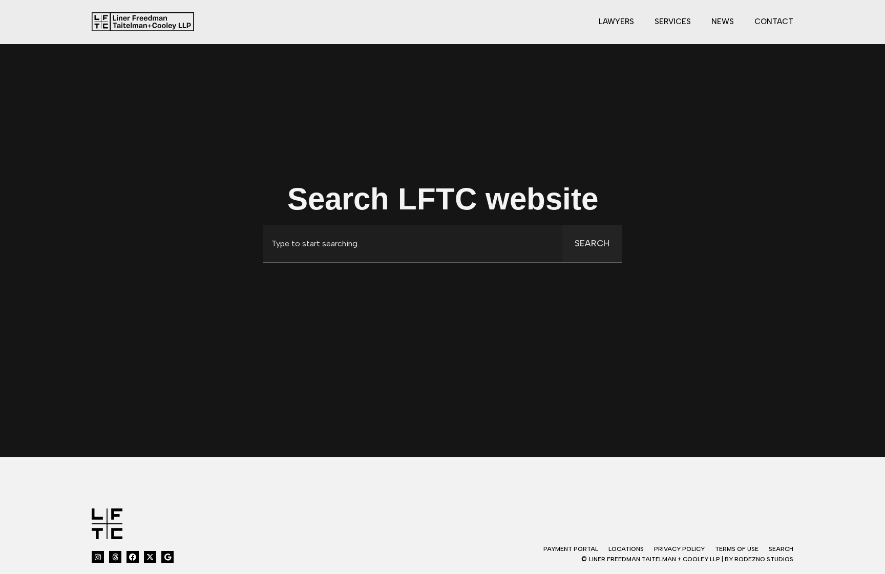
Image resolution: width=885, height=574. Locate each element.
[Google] (167, 557)
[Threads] (115, 557)
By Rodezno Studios (759, 559)
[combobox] (412, 244)
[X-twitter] (150, 557)
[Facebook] (133, 557)
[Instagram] (98, 557)
